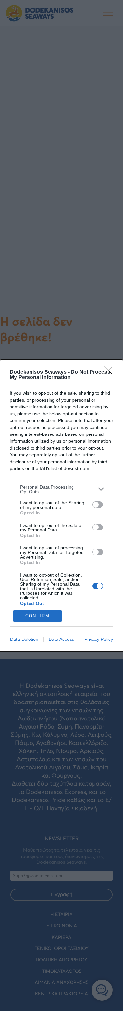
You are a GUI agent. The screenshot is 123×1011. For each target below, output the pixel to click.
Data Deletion (24, 639)
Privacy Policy (98, 639)
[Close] (110, 372)
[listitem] (61, 489)
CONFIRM (37, 615)
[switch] (97, 504)
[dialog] (61, 506)
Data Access (61, 639)
